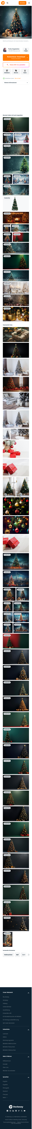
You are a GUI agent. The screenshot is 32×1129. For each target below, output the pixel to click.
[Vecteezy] (3, 3)
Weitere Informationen (10, 82)
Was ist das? (18, 78)
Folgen (26, 51)
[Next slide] (25, 1061)
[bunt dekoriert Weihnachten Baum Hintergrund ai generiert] (16, 577)
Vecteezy (5, 1106)
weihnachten (8, 1061)
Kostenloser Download (16, 57)
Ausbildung (6, 1116)
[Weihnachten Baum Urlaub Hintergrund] (16, 160)
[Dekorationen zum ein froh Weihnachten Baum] (16, 340)
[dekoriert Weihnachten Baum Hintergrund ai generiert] (16, 596)
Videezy (5, 1109)
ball (17, 1061)
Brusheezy (6, 1103)
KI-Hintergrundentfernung (11, 1128)
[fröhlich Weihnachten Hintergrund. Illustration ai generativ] (11, 200)
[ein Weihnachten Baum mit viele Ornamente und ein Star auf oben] (16, 389)
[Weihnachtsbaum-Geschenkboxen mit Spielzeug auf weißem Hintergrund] (16, 500)
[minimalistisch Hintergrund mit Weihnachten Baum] (16, 124)
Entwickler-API (7, 1119)
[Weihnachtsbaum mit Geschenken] (8, 138)
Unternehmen (7, 1113)
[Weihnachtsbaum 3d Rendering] (16, 225)
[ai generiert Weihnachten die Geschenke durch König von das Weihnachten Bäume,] (7, 1045)
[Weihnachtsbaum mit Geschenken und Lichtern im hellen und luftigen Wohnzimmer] (16, 407)
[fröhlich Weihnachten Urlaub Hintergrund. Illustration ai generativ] (16, 301)
